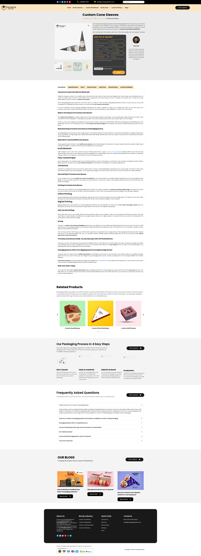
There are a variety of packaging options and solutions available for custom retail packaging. (88, 418)
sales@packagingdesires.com (105, 2)
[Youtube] (70, 2)
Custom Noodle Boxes (72, 328)
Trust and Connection (66, 441)
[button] (57, 315)
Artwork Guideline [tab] (126, 87)
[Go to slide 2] (98, 331)
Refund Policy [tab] (113, 87)
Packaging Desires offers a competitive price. (73, 423)
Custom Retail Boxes (92, 7)
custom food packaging (114, 152)
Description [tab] (62, 87)
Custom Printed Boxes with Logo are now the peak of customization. (80, 427)
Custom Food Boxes (101, 18)
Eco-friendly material (65, 432)
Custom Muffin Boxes (128, 328)
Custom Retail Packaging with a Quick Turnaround (75, 436)
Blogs (126, 7)
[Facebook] (58, 2)
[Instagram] (60, 2)
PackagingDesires (103, 260)
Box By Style (104, 7)
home (69, 7)
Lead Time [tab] (102, 87)
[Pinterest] (67, 2)
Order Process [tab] (91, 87)
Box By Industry (77, 7)
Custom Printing (116, 7)
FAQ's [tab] (82, 87)
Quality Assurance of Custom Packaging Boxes (74, 405)
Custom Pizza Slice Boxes (100, 328)
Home (84, 18)
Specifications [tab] (73, 87)
